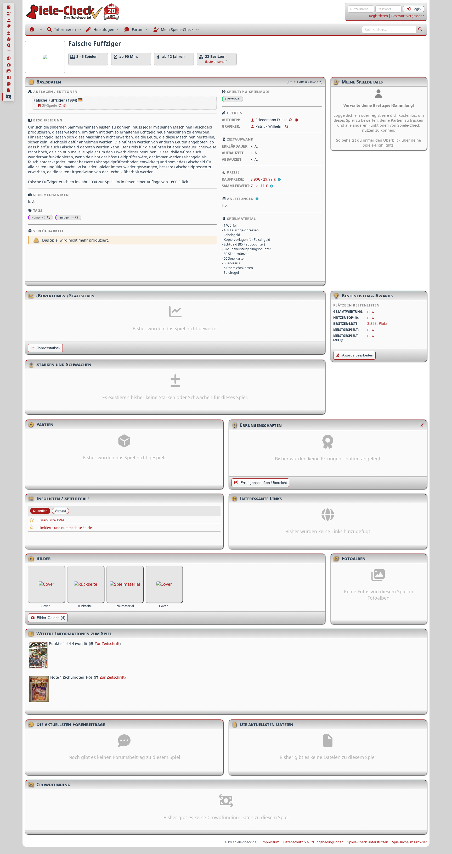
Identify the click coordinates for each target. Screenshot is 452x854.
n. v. (370, 311)
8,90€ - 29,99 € (264, 179)
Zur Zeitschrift (107, 643)
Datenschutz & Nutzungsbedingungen (313, 842)
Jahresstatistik (48, 348)
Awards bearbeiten (357, 355)
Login (417, 9)
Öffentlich (40, 511)
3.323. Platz (377, 323)
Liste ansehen (216, 61)
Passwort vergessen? (407, 15)
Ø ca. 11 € (259, 185)
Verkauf (60, 511)
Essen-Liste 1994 (51, 520)
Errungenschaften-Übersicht (263, 483)
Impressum (270, 842)
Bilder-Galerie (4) (51, 618)
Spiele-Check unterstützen (367, 842)
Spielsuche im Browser (409, 842)
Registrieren (378, 15)
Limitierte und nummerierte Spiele (65, 527)
